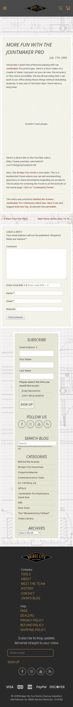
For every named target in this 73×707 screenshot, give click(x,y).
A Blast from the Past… (15, 218)
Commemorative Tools (31, 477)
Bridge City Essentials (30, 467)
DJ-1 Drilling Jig (27, 483)
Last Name (25, 370)
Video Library (26, 518)
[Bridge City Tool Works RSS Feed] (47, 424)
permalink (51, 206)
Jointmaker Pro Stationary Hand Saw (26, 203)
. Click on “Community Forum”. (38, 187)
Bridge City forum (26, 172)
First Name (25, 359)
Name (10, 293)
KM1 (20, 502)
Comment (11, 246)
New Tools (52, 203)
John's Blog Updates (33, 395)
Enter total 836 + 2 (16, 285)
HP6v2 (22, 488)
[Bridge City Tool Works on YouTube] (39, 424)
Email (10, 301)
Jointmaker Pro (14, 68)
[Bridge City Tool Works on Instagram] (30, 424)
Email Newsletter (31, 391)
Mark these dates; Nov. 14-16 (55, 218)
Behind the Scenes (43, 199)
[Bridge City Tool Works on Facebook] (22, 424)
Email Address (28, 348)
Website (10, 309)
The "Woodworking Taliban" (34, 513)
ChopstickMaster (28, 472)
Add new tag (21, 206)
